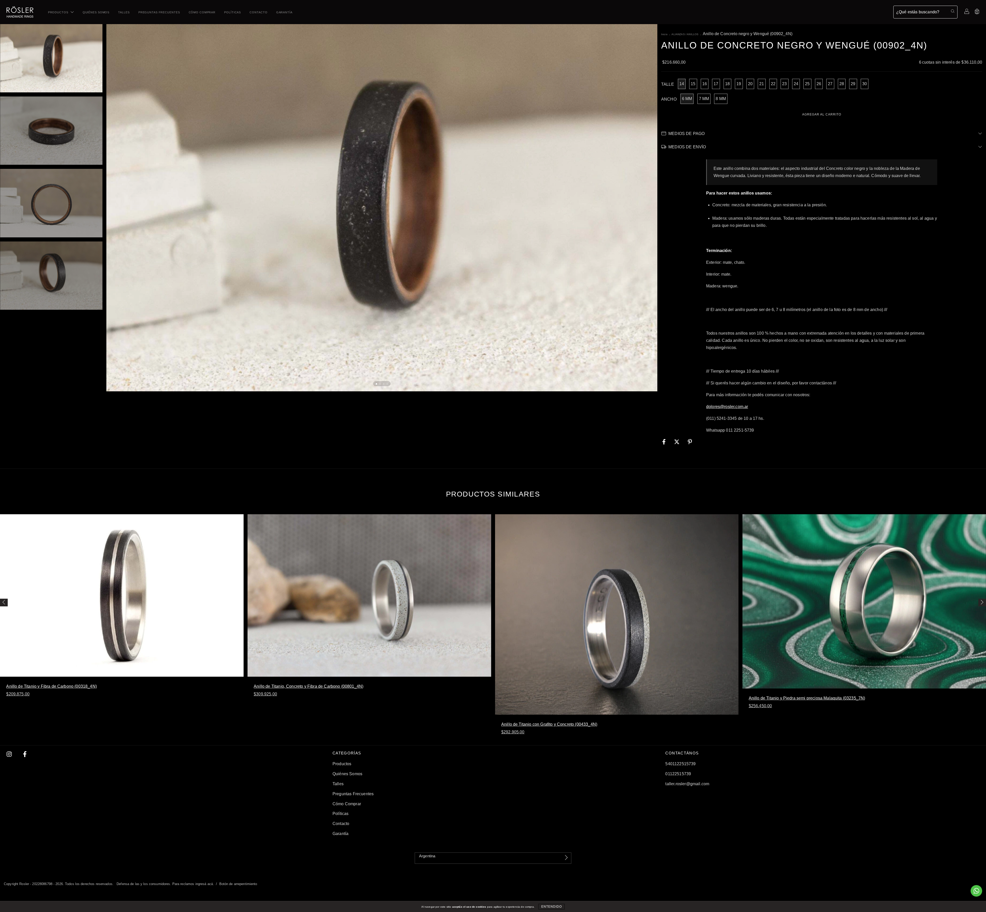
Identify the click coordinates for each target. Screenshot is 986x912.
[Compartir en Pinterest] (690, 442)
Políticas (232, 12)
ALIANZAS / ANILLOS (684, 34)
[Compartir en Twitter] (677, 442)
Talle (667, 84)
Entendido (551, 906)
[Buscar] (952, 11)
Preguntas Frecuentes (159, 12)
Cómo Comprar (202, 12)
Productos (58, 12)
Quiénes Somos (96, 12)
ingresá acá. (204, 884)
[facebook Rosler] (25, 754)
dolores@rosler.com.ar (727, 406)
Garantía (284, 12)
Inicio (664, 34)
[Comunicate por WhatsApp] (976, 891)
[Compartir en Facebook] (664, 442)
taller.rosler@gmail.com (687, 784)
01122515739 (678, 774)
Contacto (258, 12)
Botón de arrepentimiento (238, 884)
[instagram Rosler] (10, 754)
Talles (123, 12)
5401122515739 (680, 764)
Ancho (669, 99)
